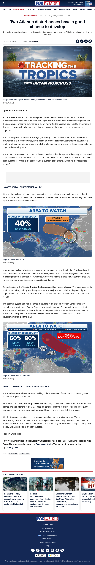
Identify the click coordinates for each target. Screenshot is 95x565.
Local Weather (64, 9)
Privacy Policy (47, 528)
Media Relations (47, 539)
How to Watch (31, 9)
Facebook (77, 41)
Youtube (47, 550)
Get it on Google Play (54, 555)
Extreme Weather (44, 9)
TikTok (57, 550)
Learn (55, 9)
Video (89, 9)
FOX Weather (33, 41)
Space (74, 9)
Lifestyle (82, 9)
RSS (62, 550)
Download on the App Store (40, 555)
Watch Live (7, 9)
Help (47, 546)
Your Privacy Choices (49, 535)
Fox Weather (47, 3)
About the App (47, 525)
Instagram (42, 550)
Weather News (18, 9)
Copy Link (90, 41)
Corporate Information (47, 542)
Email (86, 41)
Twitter (82, 41)
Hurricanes (13, 454)
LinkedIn (52, 550)
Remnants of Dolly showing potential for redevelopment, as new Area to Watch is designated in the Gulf (14, 499)
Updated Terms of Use (47, 532)
